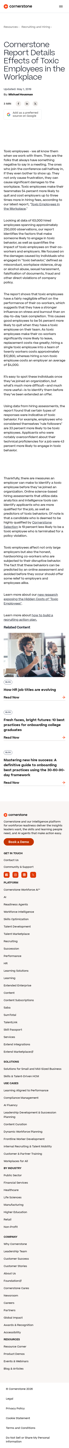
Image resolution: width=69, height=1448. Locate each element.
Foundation (11, 1281)
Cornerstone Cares (16, 1288)
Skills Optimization (16, 919)
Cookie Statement (18, 1418)
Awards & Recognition (18, 1325)
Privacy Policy (15, 1408)
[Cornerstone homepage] (34, 815)
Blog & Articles (14, 1369)
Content (9, 993)
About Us (10, 1273)
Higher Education (15, 1212)
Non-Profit (11, 1227)
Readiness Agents (16, 904)
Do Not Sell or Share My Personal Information (28, 1440)
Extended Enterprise (17, 985)
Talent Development (17, 927)
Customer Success (16, 1259)
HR (6, 963)
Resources (11, 27)
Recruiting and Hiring (36, 27)
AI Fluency (10, 1105)
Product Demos (14, 1354)
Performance (12, 956)
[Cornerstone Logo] (18, 6)
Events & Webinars (16, 1361)
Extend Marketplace (17, 1052)
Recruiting (11, 941)
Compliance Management (21, 1098)
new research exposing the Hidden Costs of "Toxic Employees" (31, 599)
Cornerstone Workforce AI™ (22, 890)
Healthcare (11, 1190)
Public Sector (13, 1175)
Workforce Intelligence (19, 912)
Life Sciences (13, 1197)
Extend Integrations (17, 1044)
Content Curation (15, 1124)
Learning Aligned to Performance (26, 1090)
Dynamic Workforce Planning (23, 1132)
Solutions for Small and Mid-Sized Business (32, 1069)
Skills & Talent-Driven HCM (21, 1076)
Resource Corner (15, 1347)
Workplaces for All (16, 1161)
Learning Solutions (16, 971)
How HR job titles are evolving (26, 632)
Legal (9, 1399)
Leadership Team (15, 1251)
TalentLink (10, 1022)
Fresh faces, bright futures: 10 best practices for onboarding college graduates (30, 714)
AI (5, 897)
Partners (9, 1310)
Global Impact (13, 1318)
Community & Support (18, 867)
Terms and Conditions (20, 1428)
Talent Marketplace (17, 934)
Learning (9, 978)
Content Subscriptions (19, 1000)
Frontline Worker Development (24, 1139)
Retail (7, 1220)
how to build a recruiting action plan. (28, 617)
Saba (7, 1008)
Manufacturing (14, 1205)
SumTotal (10, 1015)
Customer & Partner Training (23, 1154)
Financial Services (16, 1183)
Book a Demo (18, 842)
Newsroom (11, 1296)
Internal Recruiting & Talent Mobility (28, 1146)
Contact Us (11, 860)
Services (9, 1037)
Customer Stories (15, 1266)
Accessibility (12, 1332)
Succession (11, 949)
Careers (9, 1303)
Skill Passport (13, 1030)
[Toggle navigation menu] (59, 6)
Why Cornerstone (15, 1244)
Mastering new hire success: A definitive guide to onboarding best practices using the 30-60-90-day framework (34, 754)
